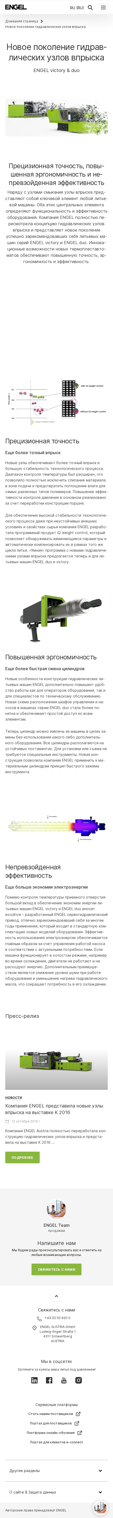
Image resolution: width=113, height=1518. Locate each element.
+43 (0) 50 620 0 (57, 1318)
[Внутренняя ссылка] (56, 1061)
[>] (56, 312)
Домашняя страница (21, 21)
